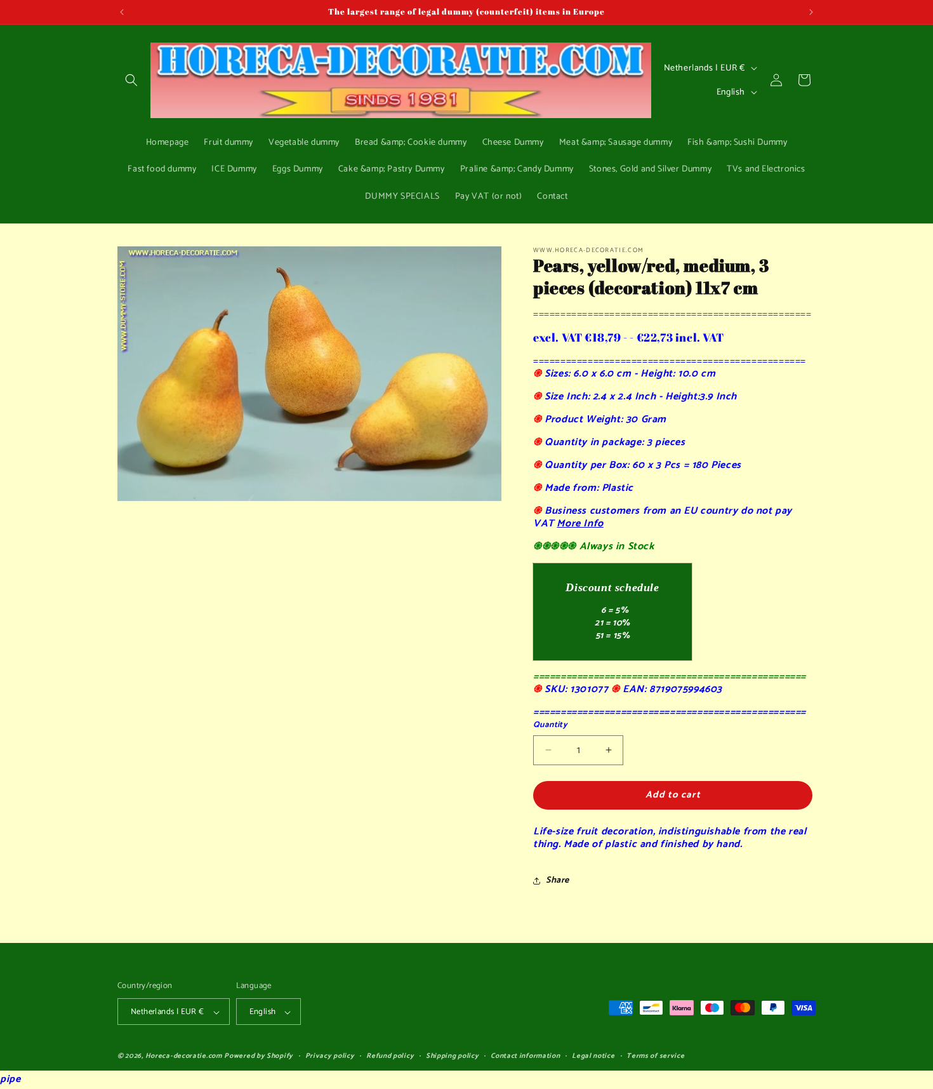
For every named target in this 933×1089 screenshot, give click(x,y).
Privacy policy (330, 1056)
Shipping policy (452, 1056)
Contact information (525, 1056)
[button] (131, 80)
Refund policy (390, 1056)
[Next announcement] (811, 12)
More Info (580, 523)
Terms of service (655, 1056)
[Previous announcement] (122, 12)
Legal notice (593, 1056)
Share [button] (557, 880)
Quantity (550, 725)
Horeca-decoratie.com (183, 1056)
